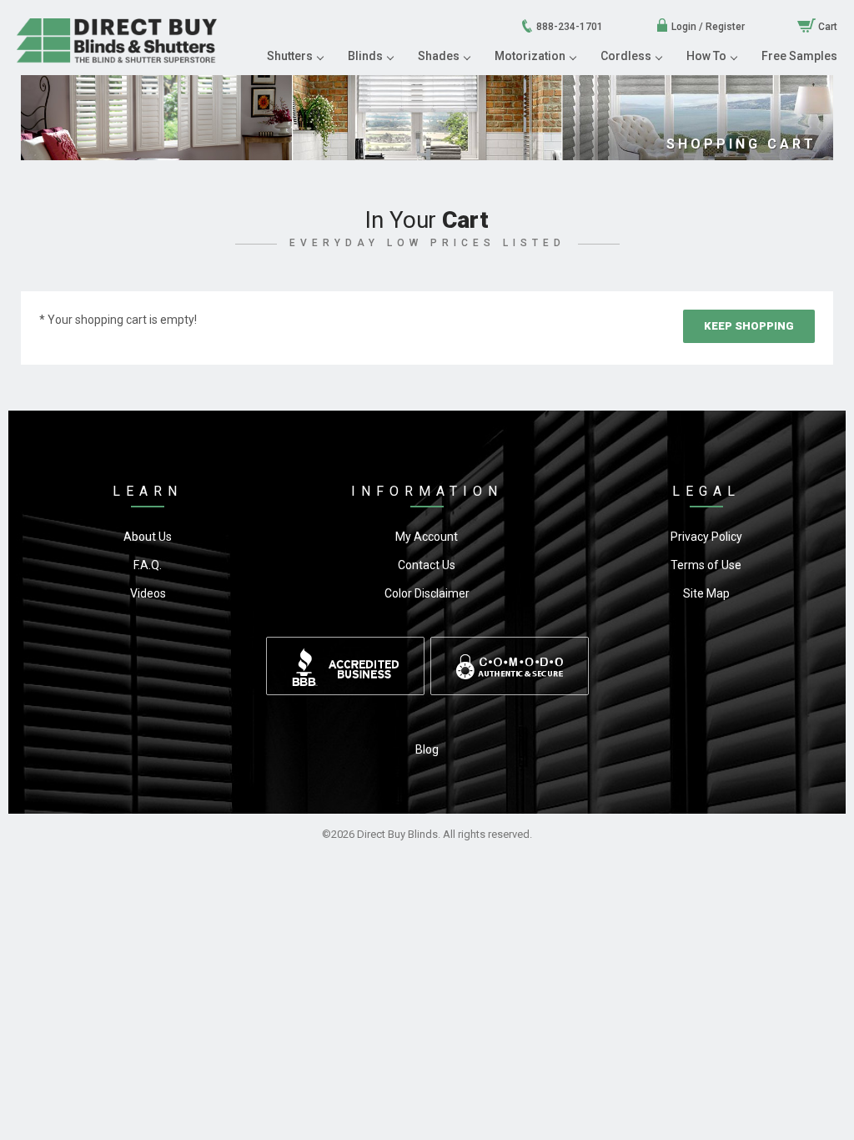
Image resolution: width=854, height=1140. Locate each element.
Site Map (706, 593)
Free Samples (799, 56)
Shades (439, 56)
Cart (826, 27)
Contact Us (426, 565)
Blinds (365, 56)
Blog (427, 749)
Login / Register (707, 27)
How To (706, 56)
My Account (426, 536)
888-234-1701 (568, 27)
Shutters (290, 56)
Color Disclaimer (427, 593)
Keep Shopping (749, 326)
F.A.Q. (147, 565)
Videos (148, 593)
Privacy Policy (706, 536)
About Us (147, 536)
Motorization (530, 56)
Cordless (625, 56)
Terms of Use (706, 565)
